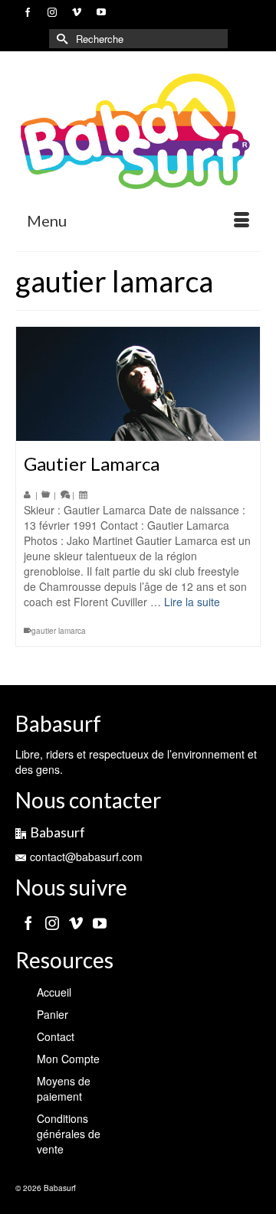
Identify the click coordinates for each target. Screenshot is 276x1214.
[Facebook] (28, 922)
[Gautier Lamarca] (138, 384)
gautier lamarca (58, 630)
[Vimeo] (76, 922)
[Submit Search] (60, 38)
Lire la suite (192, 601)
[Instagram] (52, 922)
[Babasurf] (138, 131)
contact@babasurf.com (86, 856)
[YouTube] (99, 922)
